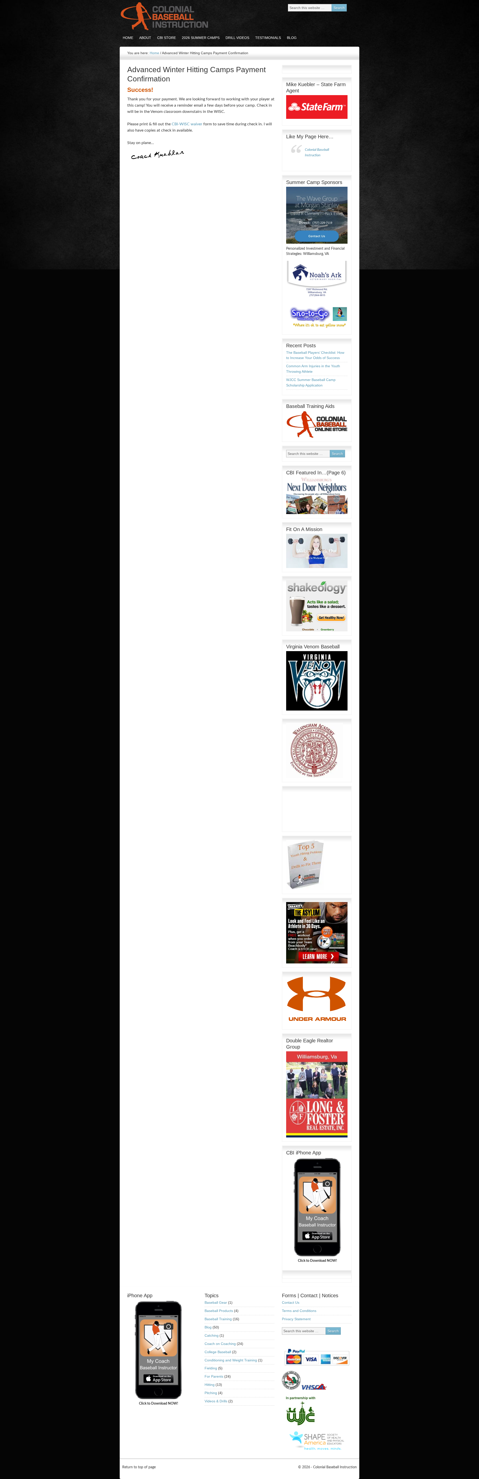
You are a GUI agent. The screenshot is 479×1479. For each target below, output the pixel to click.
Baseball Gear (216, 1302)
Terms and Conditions (299, 1311)
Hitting (210, 1385)
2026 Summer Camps (201, 38)
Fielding (211, 1368)
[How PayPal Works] (316, 1367)
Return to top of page (139, 1467)
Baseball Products (219, 1311)
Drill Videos (236, 38)
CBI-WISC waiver (187, 124)
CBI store (165, 38)
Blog (290, 38)
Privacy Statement (296, 1319)
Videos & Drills (216, 1401)
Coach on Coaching (220, 1344)
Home (128, 38)
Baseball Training (218, 1319)
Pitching (211, 1393)
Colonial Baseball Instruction (163, 16)
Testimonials (268, 38)
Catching (212, 1335)
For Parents (214, 1376)
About (143, 38)
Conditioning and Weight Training (231, 1360)
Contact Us (290, 1302)
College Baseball (218, 1352)
